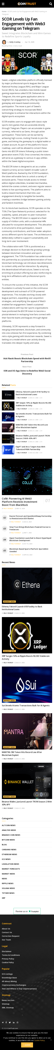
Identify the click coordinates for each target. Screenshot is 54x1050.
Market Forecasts (11, 869)
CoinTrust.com (12, 1028)
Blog (4, 844)
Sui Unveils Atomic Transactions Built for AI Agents (26, 705)
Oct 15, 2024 (28, 544)
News (4, 878)
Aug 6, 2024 (28, 522)
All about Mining (9, 981)
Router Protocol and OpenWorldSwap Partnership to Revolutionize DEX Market (30, 517)
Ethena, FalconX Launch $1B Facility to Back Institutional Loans (33, 393)
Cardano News (9, 849)
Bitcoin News (8, 840)
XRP (3, 898)
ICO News (6, 859)
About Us (6, 928)
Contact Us (7, 932)
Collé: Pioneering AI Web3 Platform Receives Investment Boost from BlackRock (19, 502)
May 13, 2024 (20, 508)
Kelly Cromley (15, 42)
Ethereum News (9, 854)
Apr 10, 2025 (29, 42)
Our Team (6, 940)
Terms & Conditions (11, 955)
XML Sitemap (8, 1007)
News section (8, 1000)
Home (4, 11)
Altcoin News (8, 825)
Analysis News (9, 830)
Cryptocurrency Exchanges (14, 985)
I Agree (27, 1045)
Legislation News (10, 864)
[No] (51, 1040)
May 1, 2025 (28, 533)
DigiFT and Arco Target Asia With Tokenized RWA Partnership (30, 448)
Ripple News (7, 883)
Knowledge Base (9, 977)
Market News (9, 602)
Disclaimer (6, 951)
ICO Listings (7, 974)
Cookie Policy (8, 962)
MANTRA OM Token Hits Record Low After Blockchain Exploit (32, 426)
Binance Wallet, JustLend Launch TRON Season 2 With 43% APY (33, 437)
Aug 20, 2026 (34, 453)
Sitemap (5, 1004)
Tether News (8, 893)
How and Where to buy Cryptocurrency (19, 988)
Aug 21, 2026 (34, 398)
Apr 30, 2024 (28, 555)
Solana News (8, 888)
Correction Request (10, 936)
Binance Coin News (11, 835)
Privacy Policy (8, 959)
